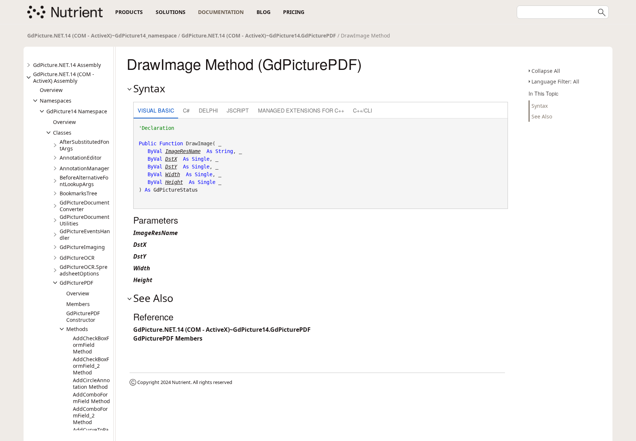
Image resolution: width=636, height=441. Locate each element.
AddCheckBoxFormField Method (91, 345)
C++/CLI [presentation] (362, 110)
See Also (541, 116)
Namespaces (55, 100)
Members (78, 303)
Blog (264, 11)
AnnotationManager (84, 168)
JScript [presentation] (238, 110)
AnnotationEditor (81, 157)
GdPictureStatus (175, 190)
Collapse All (545, 70)
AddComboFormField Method (91, 398)
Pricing (293, 11)
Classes (62, 132)
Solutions (171, 11)
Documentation (221, 11)
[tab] (156, 110)
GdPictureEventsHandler (85, 234)
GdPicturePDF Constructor (83, 316)
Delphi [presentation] (208, 110)
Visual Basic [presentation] (156, 110)
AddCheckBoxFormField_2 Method (91, 366)
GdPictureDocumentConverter (84, 206)
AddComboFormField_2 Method (90, 415)
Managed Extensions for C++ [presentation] (301, 110)
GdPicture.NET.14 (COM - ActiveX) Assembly (63, 77)
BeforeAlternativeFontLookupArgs (84, 181)
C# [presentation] (186, 110)
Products (129, 11)
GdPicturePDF (76, 282)
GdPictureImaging (82, 246)
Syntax (539, 105)
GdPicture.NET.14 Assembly (67, 64)
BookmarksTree (78, 193)
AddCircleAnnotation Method (91, 383)
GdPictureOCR (77, 257)
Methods (77, 329)
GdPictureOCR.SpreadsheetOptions (83, 270)
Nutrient (181, 382)
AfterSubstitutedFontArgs (84, 145)
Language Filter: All (555, 81)
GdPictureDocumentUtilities (84, 220)
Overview (51, 89)
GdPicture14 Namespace (76, 111)
